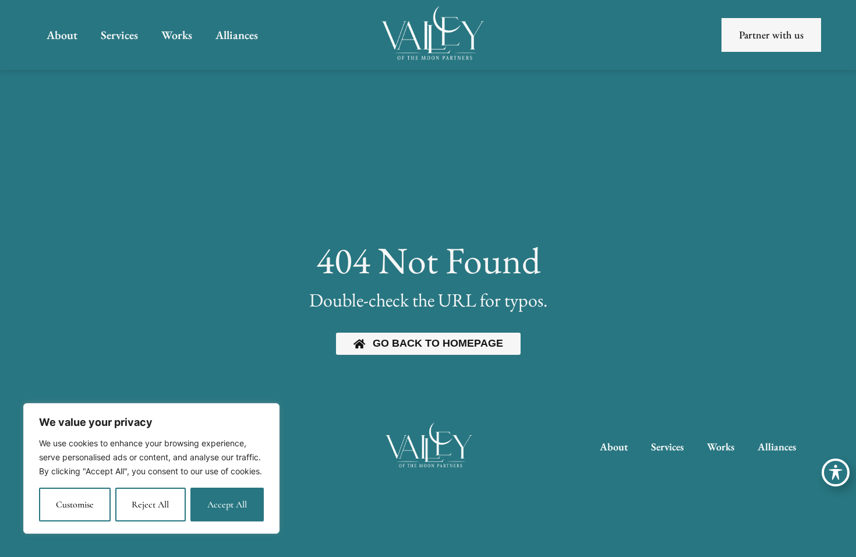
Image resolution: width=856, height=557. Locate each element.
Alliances (236, 35)
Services (119, 35)
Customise (75, 504)
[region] (151, 468)
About (62, 35)
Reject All (150, 504)
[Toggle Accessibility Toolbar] (836, 473)
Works (176, 35)
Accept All (227, 504)
